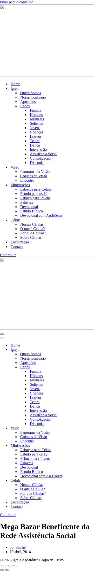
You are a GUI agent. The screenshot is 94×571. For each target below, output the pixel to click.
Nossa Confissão (33, 97)
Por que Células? (33, 233)
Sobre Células (30, 237)
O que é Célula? (32, 229)
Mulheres (37, 119)
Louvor (35, 136)
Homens (36, 115)
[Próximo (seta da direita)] (7, 570)
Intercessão (38, 149)
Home (15, 84)
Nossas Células (31, 224)
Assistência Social (43, 154)
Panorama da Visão (35, 172)
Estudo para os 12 (33, 194)
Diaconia (37, 163)
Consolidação (40, 158)
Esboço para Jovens (35, 198)
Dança (35, 145)
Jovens (35, 128)
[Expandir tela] (7, 565)
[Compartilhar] (11, 565)
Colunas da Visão (33, 176)
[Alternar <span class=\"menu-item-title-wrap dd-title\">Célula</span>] (84, 480)
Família (35, 110)
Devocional (29, 207)
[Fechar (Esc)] (16, 565)
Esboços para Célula (35, 189)
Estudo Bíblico (31, 211)
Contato (17, 247)
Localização (20, 242)
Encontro (27, 180)
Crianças (36, 132)
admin (20, 547)
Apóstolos (28, 102)
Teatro (35, 141)
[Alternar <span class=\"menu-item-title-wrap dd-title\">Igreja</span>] (84, 350)
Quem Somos (30, 93)
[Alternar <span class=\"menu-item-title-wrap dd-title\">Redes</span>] (84, 367)
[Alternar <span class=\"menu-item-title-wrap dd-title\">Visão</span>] (84, 428)
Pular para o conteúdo (16, 2)
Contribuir (8, 255)
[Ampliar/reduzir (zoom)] (2, 565)
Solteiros (36, 123)
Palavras (26, 202)
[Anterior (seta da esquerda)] (2, 570)
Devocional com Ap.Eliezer (41, 215)
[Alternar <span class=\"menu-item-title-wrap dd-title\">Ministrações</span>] (84, 446)
